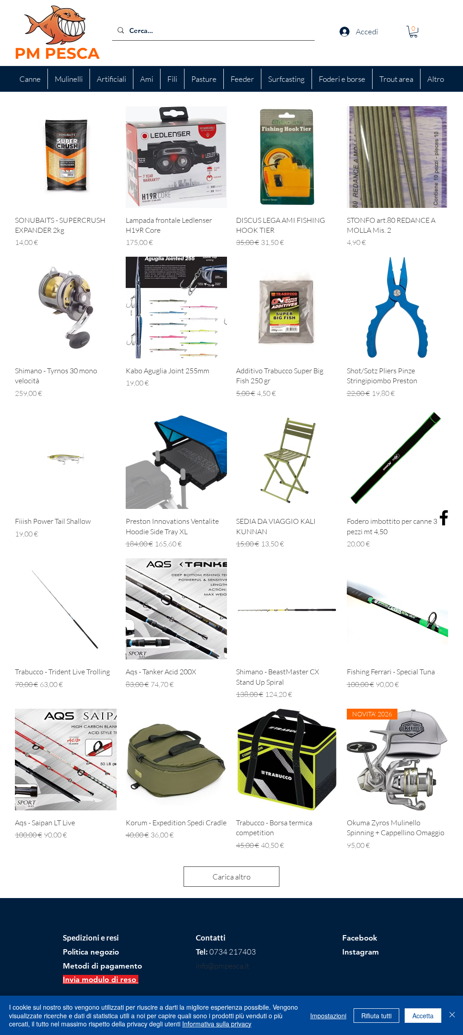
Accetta (423, 1015)
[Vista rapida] (66, 157)
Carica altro (231, 876)
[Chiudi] (452, 1015)
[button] (413, 32)
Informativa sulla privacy (216, 1023)
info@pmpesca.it (222, 965)
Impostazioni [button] (328, 1015)
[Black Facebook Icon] (444, 518)
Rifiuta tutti (376, 1015)
